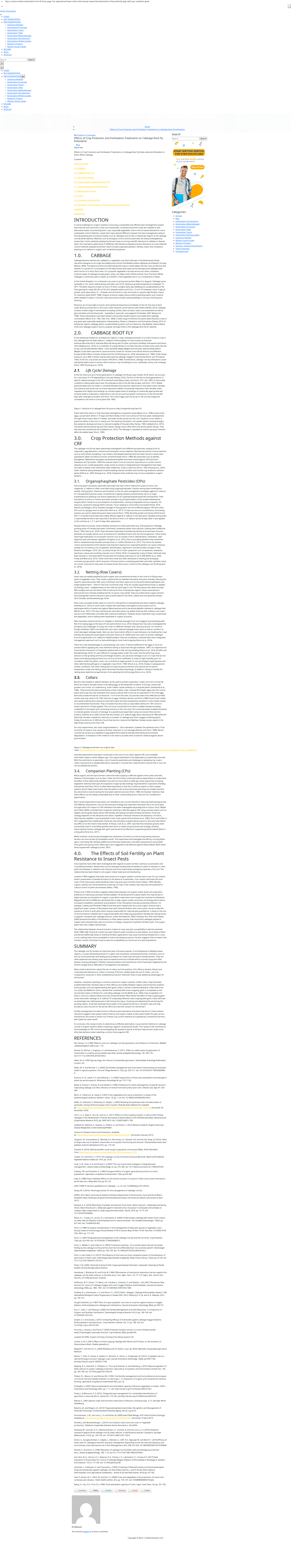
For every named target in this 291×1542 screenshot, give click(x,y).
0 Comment (91, 135)
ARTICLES (8, 55)
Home (147, 126)
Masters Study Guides (16, 46)
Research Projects (15, 44)
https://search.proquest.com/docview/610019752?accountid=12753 (108, 1152)
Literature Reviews (15, 25)
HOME (6, 16)
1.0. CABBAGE (80, 168)
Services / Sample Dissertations (189, 246)
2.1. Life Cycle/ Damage (84, 177)
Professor (81, 135)
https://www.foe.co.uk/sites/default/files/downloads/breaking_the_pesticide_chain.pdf (114, 1107)
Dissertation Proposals (17, 27)
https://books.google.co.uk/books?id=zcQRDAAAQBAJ (108, 1418)
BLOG (6, 52)
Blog (78, 145)
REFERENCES (79, 214)
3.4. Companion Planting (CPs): (87, 200)
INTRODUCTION (81, 164)
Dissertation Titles (15, 33)
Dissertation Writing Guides (19, 41)
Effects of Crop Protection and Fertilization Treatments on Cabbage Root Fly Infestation (147, 129)
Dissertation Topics (15, 30)
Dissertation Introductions (18, 38)
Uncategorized (182, 251)
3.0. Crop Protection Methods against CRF (92, 182)
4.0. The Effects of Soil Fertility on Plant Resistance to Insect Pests (102, 205)
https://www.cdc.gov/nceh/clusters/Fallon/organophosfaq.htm (104, 1135)
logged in (87, 1531)
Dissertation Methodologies (19, 35)
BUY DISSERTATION (12, 19)
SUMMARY (78, 209)
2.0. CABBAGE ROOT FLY (84, 173)
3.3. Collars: (79, 196)
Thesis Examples (183, 248)
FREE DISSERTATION (12, 22)
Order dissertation (8, 11)
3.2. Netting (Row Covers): (85, 191)
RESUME (7, 49)
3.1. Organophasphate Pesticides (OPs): (91, 186)
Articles (179, 216)
